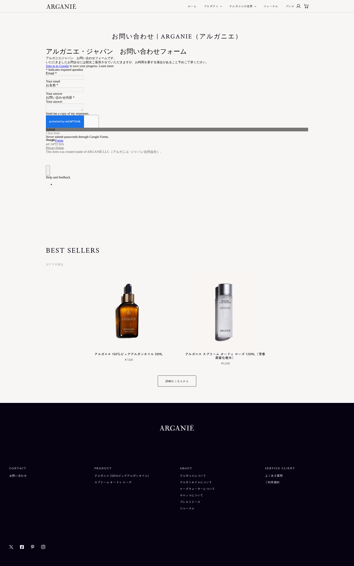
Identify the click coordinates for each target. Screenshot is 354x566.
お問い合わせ (18, 476)
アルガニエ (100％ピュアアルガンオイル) (121, 476)
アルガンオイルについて (196, 482)
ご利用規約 (272, 482)
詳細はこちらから (177, 381)
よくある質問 (274, 476)
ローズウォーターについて (197, 489)
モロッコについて (191, 495)
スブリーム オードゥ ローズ (113, 482)
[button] (306, 6)
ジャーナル (187, 508)
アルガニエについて (193, 476)
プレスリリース (190, 502)
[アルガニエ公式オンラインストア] (61, 6)
